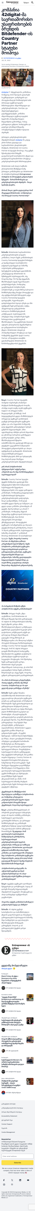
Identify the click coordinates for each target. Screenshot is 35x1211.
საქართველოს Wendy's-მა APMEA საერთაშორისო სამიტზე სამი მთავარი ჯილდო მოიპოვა (12, 1063)
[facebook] (3, 1180)
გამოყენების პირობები (8, 1104)
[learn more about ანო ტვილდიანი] (3, 1051)
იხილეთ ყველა (6, 968)
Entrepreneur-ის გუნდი (12, 58)
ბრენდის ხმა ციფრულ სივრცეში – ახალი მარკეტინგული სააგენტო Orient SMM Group (10, 1084)
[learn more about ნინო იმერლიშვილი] (3, 1092)
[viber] (12, 1184)
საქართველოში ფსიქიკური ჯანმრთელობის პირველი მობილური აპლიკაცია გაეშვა (12, 1022)
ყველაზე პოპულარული (14, 965)
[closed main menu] (2, 2)
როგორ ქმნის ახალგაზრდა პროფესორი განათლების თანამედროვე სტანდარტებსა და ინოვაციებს (12, 1042)
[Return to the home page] (12, 2)
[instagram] (4, 1184)
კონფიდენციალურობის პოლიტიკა (12, 1108)
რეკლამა (4, 1128)
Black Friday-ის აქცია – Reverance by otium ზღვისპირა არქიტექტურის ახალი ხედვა (11, 979)
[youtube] (28, 1180)
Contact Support (6, 1124)
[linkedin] (20, 1180)
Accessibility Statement (9, 1116)
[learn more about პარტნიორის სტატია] (3, 988)
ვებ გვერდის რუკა (7, 1120)
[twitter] (12, 1180)
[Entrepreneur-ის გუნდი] (5, 950)
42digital (4, 92)
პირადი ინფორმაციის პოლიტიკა (11, 1112)
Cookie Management (8, 1132)
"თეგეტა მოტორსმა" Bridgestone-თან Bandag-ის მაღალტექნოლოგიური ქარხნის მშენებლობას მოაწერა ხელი (13, 1001)
